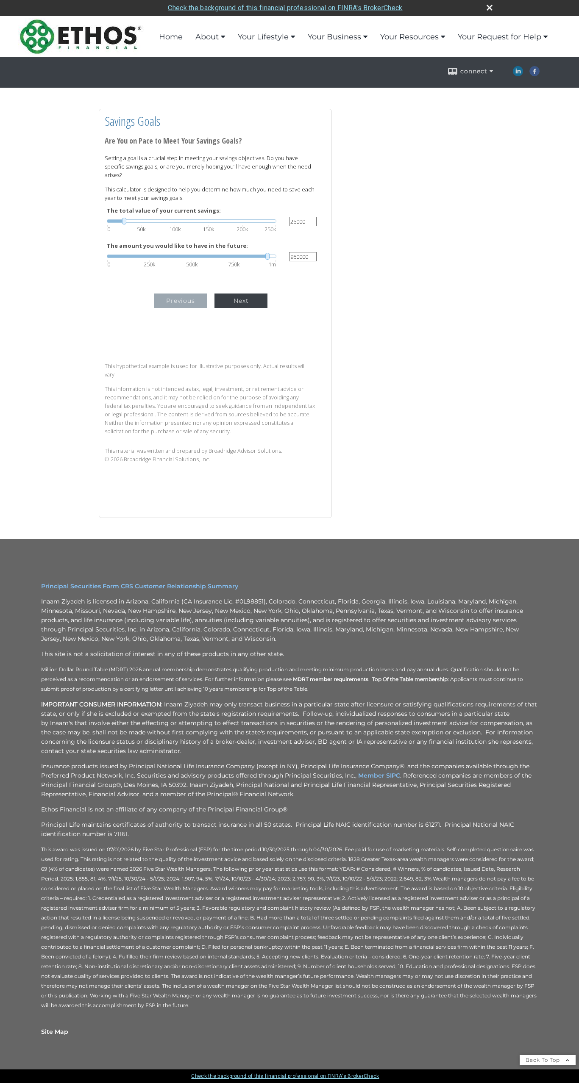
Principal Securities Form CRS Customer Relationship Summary (139, 586)
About (207, 37)
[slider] (191, 221)
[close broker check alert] (489, 7)
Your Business (334, 37)
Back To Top (544, 1060)
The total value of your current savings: (164, 210)
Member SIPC (379, 775)
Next (241, 301)
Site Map (54, 1032)
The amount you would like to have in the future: (177, 246)
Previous (180, 301)
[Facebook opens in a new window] (534, 74)
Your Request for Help (499, 37)
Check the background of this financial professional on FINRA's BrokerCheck (285, 8)
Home (171, 37)
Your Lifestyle (263, 37)
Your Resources (409, 37)
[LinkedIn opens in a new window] (518, 74)
